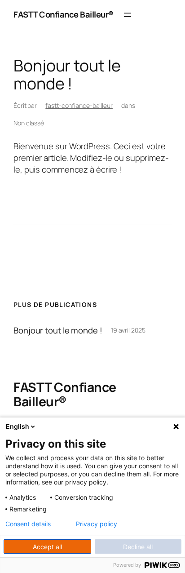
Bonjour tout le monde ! (57, 330)
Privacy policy (96, 524)
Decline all (138, 547)
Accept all (47, 547)
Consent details (28, 524)
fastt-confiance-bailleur (79, 105)
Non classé (28, 123)
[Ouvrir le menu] (127, 14)
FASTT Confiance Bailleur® (63, 14)
